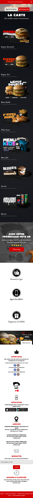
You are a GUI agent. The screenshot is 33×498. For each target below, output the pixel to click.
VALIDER (16, 467)
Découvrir (26, 343)
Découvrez (16, 249)
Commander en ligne (18, 495)
